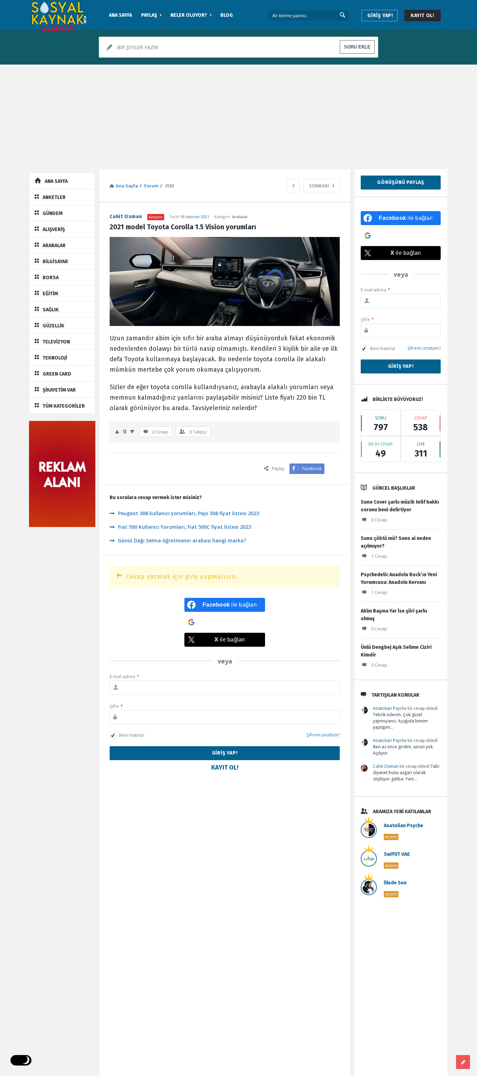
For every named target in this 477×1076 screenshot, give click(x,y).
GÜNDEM (53, 213)
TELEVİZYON (56, 342)
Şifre (116, 706)
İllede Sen (395, 883)
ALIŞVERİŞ (54, 229)
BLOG (226, 15)
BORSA (51, 278)
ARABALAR (54, 245)
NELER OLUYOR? (188, 15)
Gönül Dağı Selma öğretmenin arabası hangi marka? (182, 540)
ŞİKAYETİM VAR (59, 390)
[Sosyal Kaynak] (64, 15)
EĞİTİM (50, 294)
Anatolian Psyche (389, 708)
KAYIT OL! (422, 15)
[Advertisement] (238, 117)
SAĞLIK (51, 310)
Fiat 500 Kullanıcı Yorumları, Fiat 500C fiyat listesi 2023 (184, 527)
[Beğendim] (117, 431)
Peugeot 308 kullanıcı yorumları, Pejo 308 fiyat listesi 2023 (188, 513)
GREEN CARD (57, 374)
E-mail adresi (124, 677)
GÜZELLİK (53, 326)
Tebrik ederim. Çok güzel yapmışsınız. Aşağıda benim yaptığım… (400, 721)
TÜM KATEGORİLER (64, 406)
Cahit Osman (385, 766)
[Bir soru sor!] (463, 1062)
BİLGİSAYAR (55, 262)
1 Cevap (379, 556)
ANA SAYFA (120, 15)
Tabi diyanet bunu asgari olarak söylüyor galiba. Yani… (406, 772)
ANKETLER (54, 197)
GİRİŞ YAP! (380, 15)
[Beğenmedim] (132, 431)
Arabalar (240, 216)
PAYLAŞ (149, 15)
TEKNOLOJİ (55, 358)
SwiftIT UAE (397, 854)
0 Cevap (379, 520)
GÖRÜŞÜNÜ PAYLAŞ (400, 182)
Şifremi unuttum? (323, 735)
